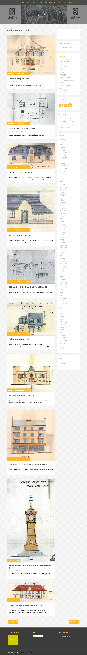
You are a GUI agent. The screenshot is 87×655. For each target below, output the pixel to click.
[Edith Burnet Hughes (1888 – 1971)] (31, 156)
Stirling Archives (21, 81)
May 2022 (62, 218)
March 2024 (62, 183)
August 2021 (62, 232)
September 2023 (63, 192)
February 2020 (63, 260)
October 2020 (63, 248)
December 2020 (63, 245)
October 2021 (63, 229)
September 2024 (63, 173)
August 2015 (62, 347)
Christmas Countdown (64, 61)
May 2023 (62, 199)
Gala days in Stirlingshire (65, 127)
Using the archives (26, 2)
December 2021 (63, 226)
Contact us (70, 2)
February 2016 (63, 337)
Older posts (14, 621)
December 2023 (63, 187)
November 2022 (63, 208)
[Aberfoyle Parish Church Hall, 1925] (31, 209)
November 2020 (63, 247)
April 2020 (62, 256)
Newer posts (73, 621)
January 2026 (62, 150)
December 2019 (63, 263)
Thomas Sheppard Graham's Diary (67, 80)
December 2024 (63, 168)
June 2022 (62, 216)
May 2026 (62, 144)
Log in (61, 362)
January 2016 (62, 338)
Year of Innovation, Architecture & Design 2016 (18, 73)
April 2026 (62, 145)
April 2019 (62, 276)
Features (60, 2)
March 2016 (62, 335)
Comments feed (63, 365)
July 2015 (62, 348)
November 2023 (63, 189)
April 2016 (62, 334)
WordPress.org (63, 366)
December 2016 (63, 321)
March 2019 (62, 277)
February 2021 (63, 242)
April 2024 (62, 181)
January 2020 (62, 261)
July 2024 (62, 176)
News (61, 69)
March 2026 (62, 147)
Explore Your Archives (64, 66)
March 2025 (62, 163)
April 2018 (62, 295)
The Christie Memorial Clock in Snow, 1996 (69, 126)
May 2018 (62, 293)
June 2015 (62, 350)
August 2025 (62, 158)
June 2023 (62, 197)
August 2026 (62, 139)
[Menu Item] (61, 106)
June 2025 (62, 160)
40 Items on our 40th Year (14, 600)
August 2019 (62, 269)
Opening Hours (63, 74)
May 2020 (62, 255)
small (61, 47)
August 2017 (62, 308)
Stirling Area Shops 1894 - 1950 (66, 121)
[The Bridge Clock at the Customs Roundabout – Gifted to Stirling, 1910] (31, 520)
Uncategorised (63, 82)
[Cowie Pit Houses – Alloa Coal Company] (31, 109)
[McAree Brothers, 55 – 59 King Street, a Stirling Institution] (31, 435)
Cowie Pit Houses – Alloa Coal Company (22, 129)
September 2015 (63, 345)
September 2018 (63, 287)
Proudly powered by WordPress (13, 652)
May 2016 (62, 332)
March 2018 (62, 297)
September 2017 (63, 306)
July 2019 (62, 271)
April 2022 (62, 219)
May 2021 (62, 237)
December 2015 (63, 340)
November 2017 (63, 303)
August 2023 (62, 194)
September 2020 (63, 250)
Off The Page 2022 (64, 72)
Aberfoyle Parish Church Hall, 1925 (20, 235)
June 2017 (62, 311)
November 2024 (63, 170)
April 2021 (62, 239)
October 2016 (63, 324)
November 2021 (63, 228)
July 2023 (62, 195)
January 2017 (62, 319)
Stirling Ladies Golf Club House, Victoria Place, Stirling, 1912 (28, 287)
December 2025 (63, 152)
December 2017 (63, 302)
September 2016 (63, 326)
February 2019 (63, 279)
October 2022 (63, 210)
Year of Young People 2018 (65, 91)
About (19, 2)
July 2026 (62, 141)
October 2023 (63, 191)
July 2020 (62, 253)
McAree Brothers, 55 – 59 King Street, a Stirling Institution (28, 464)
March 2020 (62, 258)
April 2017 (62, 314)
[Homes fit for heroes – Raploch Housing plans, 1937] (31, 592)
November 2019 (63, 264)
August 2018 (62, 289)
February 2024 (63, 184)
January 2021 (62, 244)
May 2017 (62, 313)
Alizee (26, 652)
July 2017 (62, 309)
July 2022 (62, 215)
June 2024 (62, 178)
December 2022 (63, 207)
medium (65, 47)
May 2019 (62, 274)
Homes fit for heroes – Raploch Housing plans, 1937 (25, 605)
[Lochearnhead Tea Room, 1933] (31, 318)
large (69, 47)
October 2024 (63, 171)
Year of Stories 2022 (64, 90)
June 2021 (62, 236)
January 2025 (62, 166)
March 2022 (62, 221)
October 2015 (63, 343)
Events (65, 2)
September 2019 (63, 268)
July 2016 (62, 329)
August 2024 (62, 174)
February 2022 (63, 223)
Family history (35, 2)
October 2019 (63, 266)
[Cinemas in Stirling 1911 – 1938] (31, 55)
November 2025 (63, 154)
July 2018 (62, 290)
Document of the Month (13, 560)
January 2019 (62, 281)
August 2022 (62, 213)
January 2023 (62, 205)
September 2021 (63, 231)
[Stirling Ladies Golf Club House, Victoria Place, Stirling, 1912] (31, 266)
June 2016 (62, 330)
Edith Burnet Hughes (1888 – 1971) (20, 172)
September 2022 (63, 211)
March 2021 (62, 240)
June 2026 (62, 142)
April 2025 (62, 162)
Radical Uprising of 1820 (65, 77)
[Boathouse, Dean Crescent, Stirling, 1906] (31, 373)
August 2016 (62, 327)
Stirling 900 (62, 79)
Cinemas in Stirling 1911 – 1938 (19, 79)
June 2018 (62, 292)
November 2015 (63, 342)
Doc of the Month (53, 2)
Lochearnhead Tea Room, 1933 (19, 339)
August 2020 (62, 252)
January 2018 (62, 300)
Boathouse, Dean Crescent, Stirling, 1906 (22, 395)
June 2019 (62, 273)
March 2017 (62, 316)
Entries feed (62, 363)
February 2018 (63, 298)
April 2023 (62, 200)
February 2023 (63, 203)
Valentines (62, 83)
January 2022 (62, 224)
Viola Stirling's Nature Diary (65, 85)
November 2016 (63, 322)
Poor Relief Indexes (43, 2)
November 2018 (63, 284)
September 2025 (63, 157)
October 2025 (63, 155)
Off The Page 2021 (64, 71)
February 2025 (63, 165)
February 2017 (63, 318)
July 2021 (62, 234)
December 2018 (63, 282)
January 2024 (62, 186)
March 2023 (62, 202)
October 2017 (63, 305)
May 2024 (62, 179)
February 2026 (63, 149)
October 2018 (63, 285)
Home (15, 2)
